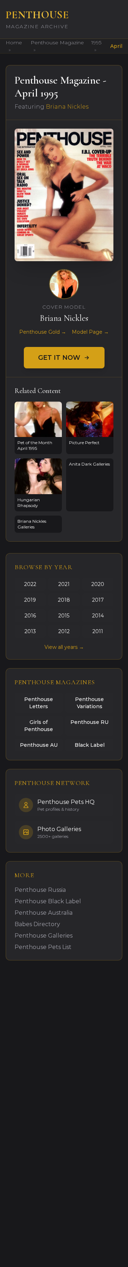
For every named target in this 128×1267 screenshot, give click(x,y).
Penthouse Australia (44, 912)
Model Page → (90, 332)
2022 (30, 584)
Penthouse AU (39, 745)
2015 (63, 615)
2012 (64, 631)
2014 (98, 615)
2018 (64, 600)
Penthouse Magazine (57, 42)
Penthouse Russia (40, 889)
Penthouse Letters (38, 703)
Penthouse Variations (89, 703)
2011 (97, 631)
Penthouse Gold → (42, 332)
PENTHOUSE (37, 14)
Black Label (90, 745)
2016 (30, 615)
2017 (98, 600)
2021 (64, 584)
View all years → (64, 647)
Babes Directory (37, 924)
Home (14, 42)
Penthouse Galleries (44, 935)
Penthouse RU (89, 722)
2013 (30, 631)
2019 (30, 600)
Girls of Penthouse (38, 725)
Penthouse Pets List (43, 947)
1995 (96, 42)
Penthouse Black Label (48, 901)
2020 (97, 584)
